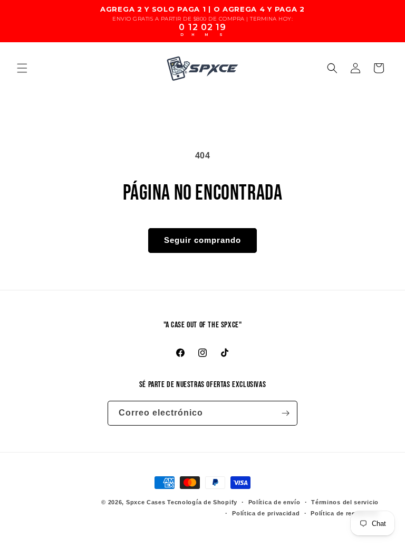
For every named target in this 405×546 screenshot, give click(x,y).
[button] (22, 68)
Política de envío (274, 502)
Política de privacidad (266, 513)
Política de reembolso (345, 513)
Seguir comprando (202, 240)
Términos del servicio (345, 502)
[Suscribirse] (285, 413)
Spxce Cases (146, 502)
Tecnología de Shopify (202, 502)
